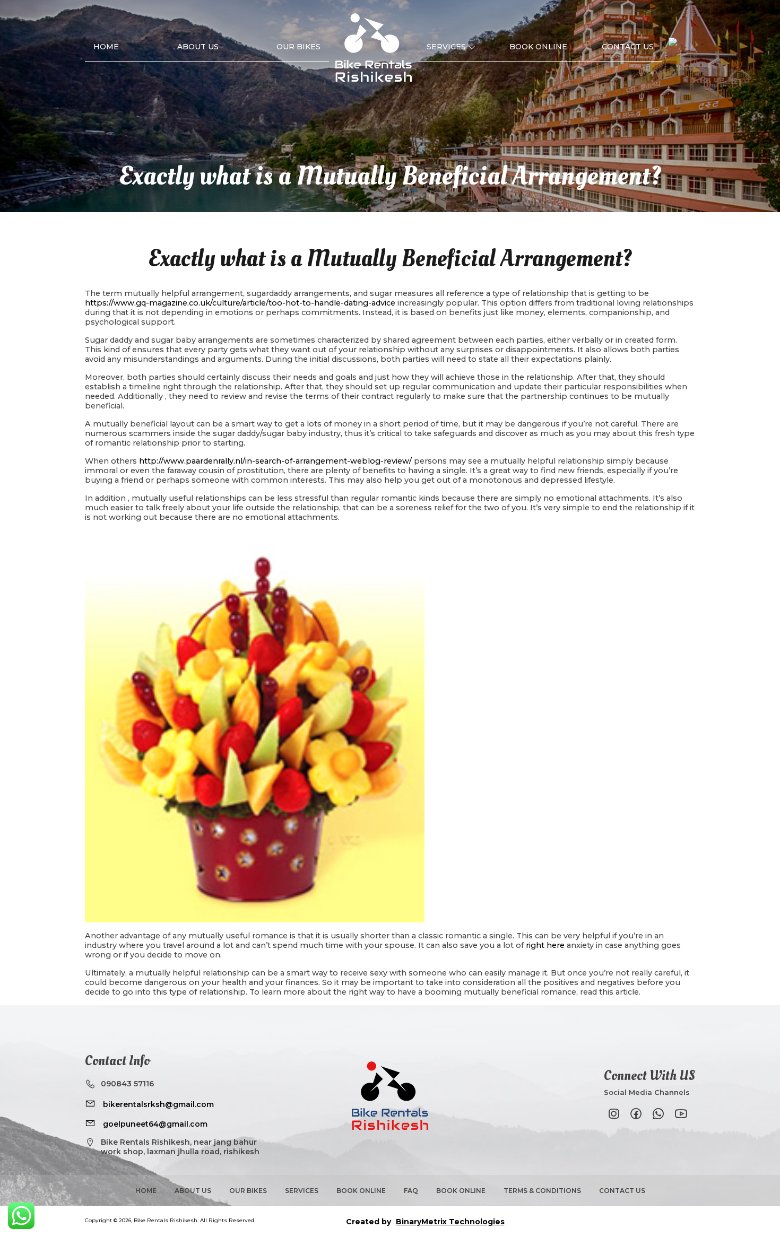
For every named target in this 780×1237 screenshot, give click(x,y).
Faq (411, 1191)
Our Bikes (298, 46)
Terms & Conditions (542, 1191)
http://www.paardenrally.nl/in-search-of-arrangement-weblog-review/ (275, 461)
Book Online (538, 46)
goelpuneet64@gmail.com (154, 1124)
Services (446, 46)
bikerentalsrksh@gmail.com (157, 1104)
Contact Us (628, 46)
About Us (198, 46)
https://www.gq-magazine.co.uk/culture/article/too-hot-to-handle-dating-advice (240, 303)
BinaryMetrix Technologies (450, 1221)
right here (545, 945)
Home (106, 46)
